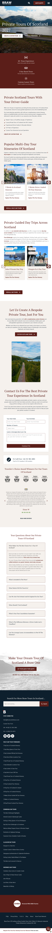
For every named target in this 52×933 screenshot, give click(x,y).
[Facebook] (5, 736)
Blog (27, 916)
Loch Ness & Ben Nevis (9, 882)
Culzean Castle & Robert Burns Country (13, 849)
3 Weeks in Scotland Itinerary (11, 799)
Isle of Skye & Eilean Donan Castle (12, 875)
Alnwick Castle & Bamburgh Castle (12, 817)
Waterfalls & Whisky (8, 886)
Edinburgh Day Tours (9, 809)
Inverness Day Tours (9, 867)
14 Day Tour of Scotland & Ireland (12, 788)
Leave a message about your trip (16, 432)
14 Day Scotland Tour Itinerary (11, 784)
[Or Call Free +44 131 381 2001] (9, 460)
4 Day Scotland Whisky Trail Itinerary (12, 753)
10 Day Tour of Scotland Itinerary (12, 780)
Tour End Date (30, 418)
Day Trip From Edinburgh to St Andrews (13, 824)
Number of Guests (12, 425)
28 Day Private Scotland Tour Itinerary (13, 803)
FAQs (7, 916)
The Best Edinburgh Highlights (11, 813)
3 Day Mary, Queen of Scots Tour (11, 749)
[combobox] (21, 703)
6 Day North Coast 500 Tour (10, 772)
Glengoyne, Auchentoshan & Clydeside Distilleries (16, 853)
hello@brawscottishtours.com (11, 720)
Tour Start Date (11, 418)
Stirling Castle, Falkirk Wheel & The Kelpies (14, 857)
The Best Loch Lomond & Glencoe (12, 861)
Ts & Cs (22, 916)
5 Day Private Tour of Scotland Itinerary (13, 761)
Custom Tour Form (8, 723)
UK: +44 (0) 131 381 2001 (10, 727)
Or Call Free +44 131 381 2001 (24, 459)
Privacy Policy (14, 916)
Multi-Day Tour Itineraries (11, 742)
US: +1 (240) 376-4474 (9, 731)
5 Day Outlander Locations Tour (11, 764)
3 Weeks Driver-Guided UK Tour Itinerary (13, 795)
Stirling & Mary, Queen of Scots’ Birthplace (14, 820)
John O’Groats (6, 878)
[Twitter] (8, 736)
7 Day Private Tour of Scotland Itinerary (13, 776)
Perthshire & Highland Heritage (11, 832)
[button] (3, 182)
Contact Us (26, 446)
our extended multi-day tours (19, 231)
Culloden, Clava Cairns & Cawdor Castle (13, 871)
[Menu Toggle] (48, 3)
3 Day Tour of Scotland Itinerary (11, 745)
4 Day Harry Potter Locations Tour (12, 757)
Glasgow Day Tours (9, 842)
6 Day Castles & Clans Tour (10, 768)
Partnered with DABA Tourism (30, 904)
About (31, 916)
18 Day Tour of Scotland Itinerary (12, 791)
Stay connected (8, 716)
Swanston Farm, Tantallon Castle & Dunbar (14, 836)
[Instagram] (12, 736)
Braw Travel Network (40, 916)
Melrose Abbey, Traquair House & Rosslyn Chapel (16, 828)
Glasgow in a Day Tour (9, 846)
